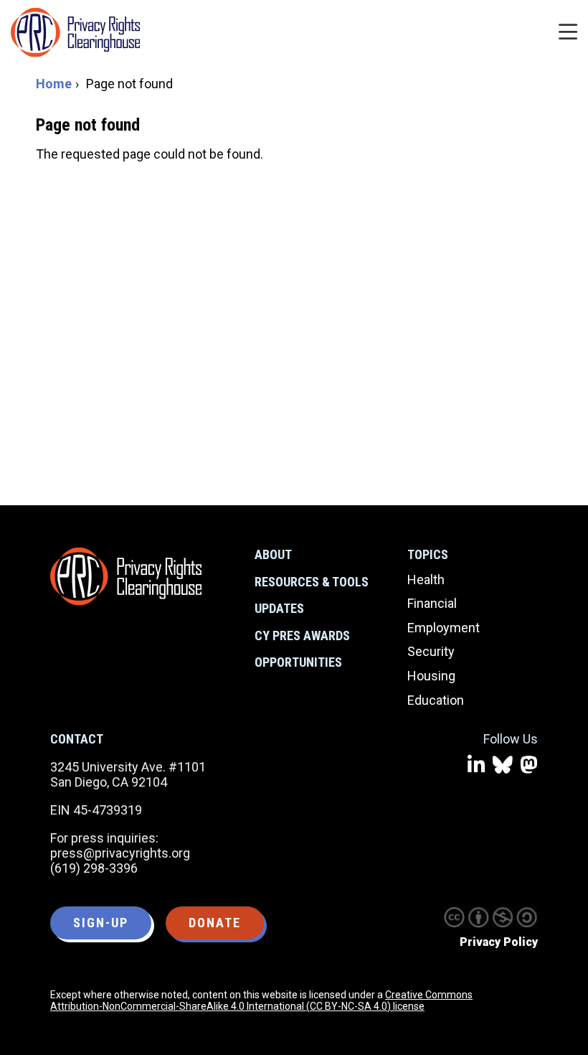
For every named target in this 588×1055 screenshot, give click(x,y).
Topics (427, 554)
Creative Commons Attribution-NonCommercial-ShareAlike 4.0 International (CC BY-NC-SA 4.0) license (261, 1000)
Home (54, 83)
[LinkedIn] (476, 765)
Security (431, 651)
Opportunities (298, 662)
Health (426, 579)
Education (435, 700)
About (273, 554)
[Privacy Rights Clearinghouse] (125, 576)
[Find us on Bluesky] (503, 765)
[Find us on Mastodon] (529, 765)
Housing (431, 675)
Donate (215, 922)
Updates (279, 608)
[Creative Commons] (454, 917)
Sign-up (100, 922)
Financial (432, 603)
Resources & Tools (312, 581)
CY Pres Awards (302, 635)
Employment (443, 627)
